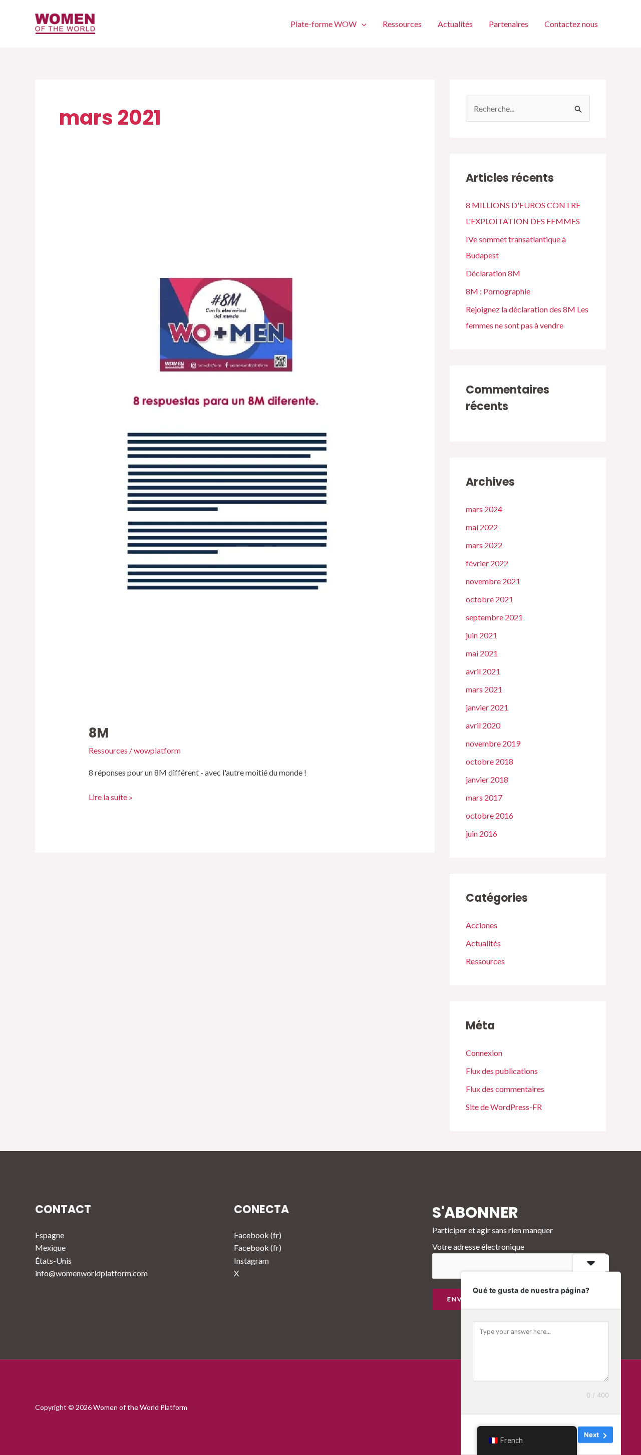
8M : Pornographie (498, 291)
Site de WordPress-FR (504, 1107)
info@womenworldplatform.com (91, 1273)
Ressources (402, 24)
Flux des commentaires (505, 1089)
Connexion (484, 1052)
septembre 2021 (494, 617)
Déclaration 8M (493, 273)
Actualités (455, 24)
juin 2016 (481, 833)
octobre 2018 (489, 761)
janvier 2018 (487, 779)
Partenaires (508, 24)
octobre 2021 (489, 599)
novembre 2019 (493, 743)
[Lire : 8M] (228, 455)
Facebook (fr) (257, 1235)
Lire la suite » (111, 796)
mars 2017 (484, 797)
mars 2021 (484, 689)
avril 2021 (483, 671)
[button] (362, 24)
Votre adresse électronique (478, 1246)
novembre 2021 (493, 581)
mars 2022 (484, 545)
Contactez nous (571, 24)
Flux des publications (502, 1070)
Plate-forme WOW (323, 24)
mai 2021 (482, 653)
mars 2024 (484, 509)
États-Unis (53, 1260)
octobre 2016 (489, 815)
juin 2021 (481, 635)
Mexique (50, 1247)
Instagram (251, 1260)
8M (99, 733)
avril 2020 (483, 725)
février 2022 (487, 563)
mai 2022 (482, 527)
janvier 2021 (487, 707)
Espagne (49, 1235)
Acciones (481, 925)
